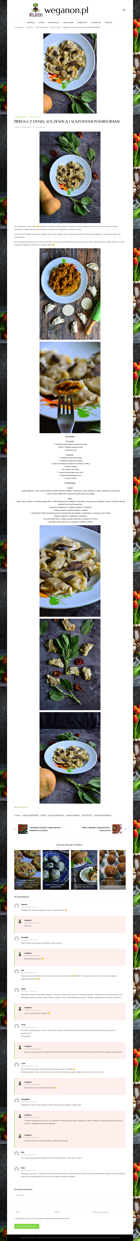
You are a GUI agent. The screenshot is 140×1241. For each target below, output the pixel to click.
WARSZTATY (82, 23)
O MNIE (41, 23)
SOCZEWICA (87, 815)
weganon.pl (66, 10)
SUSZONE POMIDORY (103, 815)
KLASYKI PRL (96, 23)
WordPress (116, 1238)
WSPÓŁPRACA (53, 23)
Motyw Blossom (94, 1238)
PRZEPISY (30, 23)
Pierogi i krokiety (35, 117)
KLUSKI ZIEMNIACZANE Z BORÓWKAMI (56, 886)
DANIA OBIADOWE (20, 117)
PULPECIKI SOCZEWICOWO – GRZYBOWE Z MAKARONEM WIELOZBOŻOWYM (112, 884)
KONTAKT (109, 23)
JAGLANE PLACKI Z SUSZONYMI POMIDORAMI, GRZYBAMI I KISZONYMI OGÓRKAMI (27, 884)
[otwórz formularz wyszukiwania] (124, 10)
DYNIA (44, 815)
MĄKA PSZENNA (73, 815)
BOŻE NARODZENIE (31, 815)
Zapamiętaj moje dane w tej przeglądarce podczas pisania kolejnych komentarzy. (43, 1218)
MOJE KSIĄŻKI (68, 23)
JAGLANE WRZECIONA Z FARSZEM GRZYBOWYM (84, 886)
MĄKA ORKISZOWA (57, 815)
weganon (17, 127)
